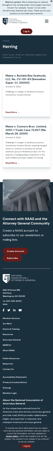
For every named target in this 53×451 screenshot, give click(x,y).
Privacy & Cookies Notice (15, 382)
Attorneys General (12, 340)
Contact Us (8, 369)
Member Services (11, 318)
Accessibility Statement (15, 377)
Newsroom (8, 363)
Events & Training (11, 329)
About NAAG (9, 350)
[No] (49, 437)
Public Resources (11, 358)
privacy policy (12, 436)
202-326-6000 (14, 301)
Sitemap (7, 388)
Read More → (12, 112)
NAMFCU (7, 345)
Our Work (7, 323)
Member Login (10, 393)
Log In (26, 31)
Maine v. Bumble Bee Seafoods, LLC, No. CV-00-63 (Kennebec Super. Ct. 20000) (26, 79)
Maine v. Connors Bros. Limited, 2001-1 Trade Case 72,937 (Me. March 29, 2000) (26, 130)
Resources (8, 334)
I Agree (26, 446)
